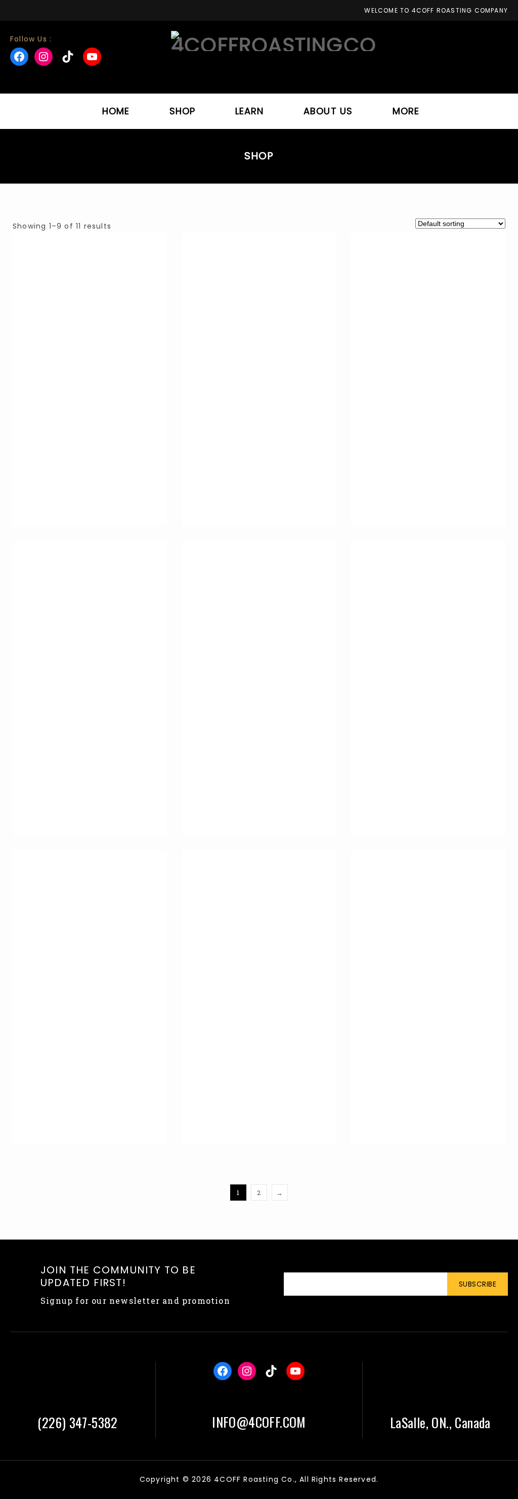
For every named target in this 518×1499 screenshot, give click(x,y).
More (406, 111)
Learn (249, 111)
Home (116, 111)
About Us (328, 111)
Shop (182, 111)
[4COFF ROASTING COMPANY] (273, 41)
